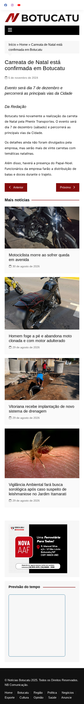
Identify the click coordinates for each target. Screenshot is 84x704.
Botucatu (23, 692)
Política (52, 692)
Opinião (38, 697)
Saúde (52, 697)
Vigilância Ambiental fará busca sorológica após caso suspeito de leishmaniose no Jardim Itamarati (37, 489)
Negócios (68, 692)
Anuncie (66, 697)
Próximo (65, 187)
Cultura (24, 697)
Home (23, 44)
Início (12, 44)
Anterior (18, 187)
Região (38, 692)
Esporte (10, 697)
